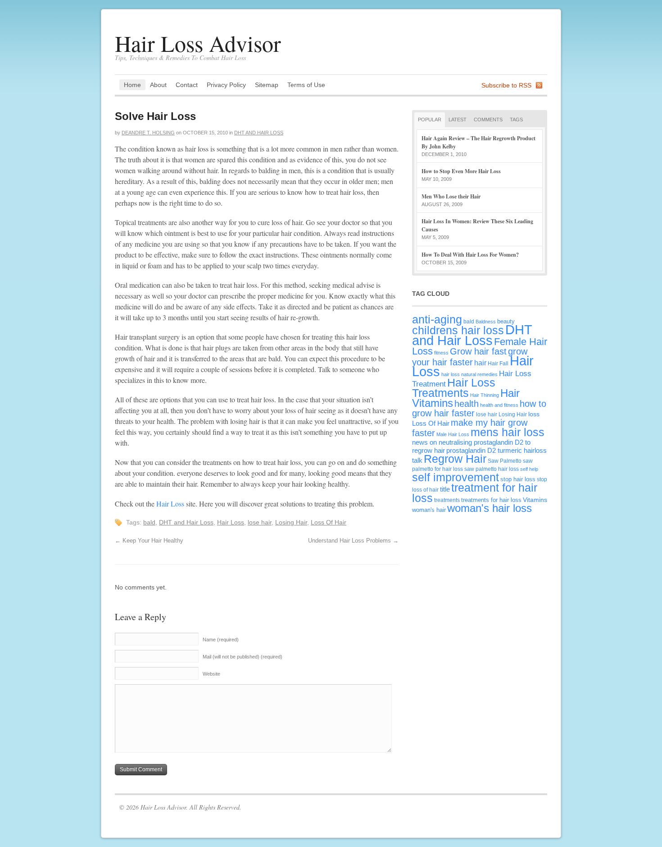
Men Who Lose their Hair (451, 196)
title (445, 489)
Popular (429, 119)
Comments (488, 119)
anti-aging (437, 319)
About (158, 84)
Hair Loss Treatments (453, 387)
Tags (516, 119)
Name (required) (221, 639)
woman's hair (429, 509)
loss (534, 414)
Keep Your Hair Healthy (149, 541)
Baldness (486, 321)
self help (529, 469)
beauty (506, 321)
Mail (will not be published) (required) (242, 656)
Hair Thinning (484, 395)
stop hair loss (517, 479)
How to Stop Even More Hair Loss (461, 171)
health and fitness (499, 405)
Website (211, 674)
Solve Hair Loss (155, 116)
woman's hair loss (489, 508)
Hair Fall (498, 363)
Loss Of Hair (328, 522)
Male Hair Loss (452, 434)
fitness (441, 352)
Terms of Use (306, 84)
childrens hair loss (458, 330)
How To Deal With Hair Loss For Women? (470, 254)
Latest (458, 119)
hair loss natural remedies (469, 374)
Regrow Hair (455, 459)
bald (149, 522)
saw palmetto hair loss (491, 469)
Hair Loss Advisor (198, 43)
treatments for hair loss (491, 500)
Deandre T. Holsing (148, 132)
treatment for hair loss (474, 492)
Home (132, 84)
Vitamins (535, 499)
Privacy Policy (226, 84)
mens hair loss (507, 432)
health (466, 404)
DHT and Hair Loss (258, 132)
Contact (187, 84)
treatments (447, 500)
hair (480, 363)
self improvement (455, 477)
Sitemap (266, 84)
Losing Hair (291, 522)
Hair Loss (170, 503)
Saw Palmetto (504, 461)
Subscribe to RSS (506, 85)
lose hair (260, 522)
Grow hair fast (478, 351)
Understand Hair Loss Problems (353, 541)
